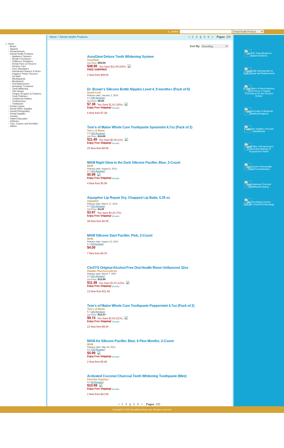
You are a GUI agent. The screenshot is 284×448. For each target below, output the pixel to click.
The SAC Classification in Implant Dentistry (259, 54)
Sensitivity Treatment (22, 86)
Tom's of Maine (96, 130)
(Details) (115, 108)
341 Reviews (97, 276)
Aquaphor (93, 201)
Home (11, 44)
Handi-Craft (94, 92)
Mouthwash (18, 81)
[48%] (258, 141)
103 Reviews (97, 171)
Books (13, 46)
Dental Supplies (18, 113)
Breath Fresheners (21, 59)
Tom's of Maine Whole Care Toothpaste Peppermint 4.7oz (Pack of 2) (140, 305)
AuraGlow (93, 60)
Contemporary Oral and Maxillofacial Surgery (259, 185)
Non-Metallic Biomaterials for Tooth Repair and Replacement (258, 72)
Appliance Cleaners (22, 56)
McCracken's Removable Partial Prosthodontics (259, 167)
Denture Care (19, 66)
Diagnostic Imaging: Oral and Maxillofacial (258, 130)
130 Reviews (97, 349)
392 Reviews (97, 133)
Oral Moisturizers (21, 83)
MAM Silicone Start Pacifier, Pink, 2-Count (119, 235)
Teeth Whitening (20, 88)
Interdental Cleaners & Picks (26, 71)
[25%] (258, 179)
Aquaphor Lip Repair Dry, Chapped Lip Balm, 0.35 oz (128, 197)
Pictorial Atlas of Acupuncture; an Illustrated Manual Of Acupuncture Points (259, 149)
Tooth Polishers (20, 96)
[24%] (258, 123)
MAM (90, 165)
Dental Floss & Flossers (24, 64)
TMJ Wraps (18, 91)
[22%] (258, 83)
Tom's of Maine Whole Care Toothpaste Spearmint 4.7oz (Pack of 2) (139, 127)
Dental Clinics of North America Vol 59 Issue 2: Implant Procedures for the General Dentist (258, 92)
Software (14, 121)
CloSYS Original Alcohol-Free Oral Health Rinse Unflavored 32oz (137, 267)
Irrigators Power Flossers (25, 73)
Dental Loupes (17, 106)
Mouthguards (18, 78)
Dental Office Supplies (21, 108)
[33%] (258, 65)
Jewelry (14, 116)
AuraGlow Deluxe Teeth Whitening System (120, 56)
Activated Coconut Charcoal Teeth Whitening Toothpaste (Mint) (136, 376)
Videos (13, 126)
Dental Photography (20, 111)
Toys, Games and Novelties (24, 123)
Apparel (14, 49)
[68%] (258, 196)
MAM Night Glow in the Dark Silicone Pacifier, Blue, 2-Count (133, 162)
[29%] (258, 161)
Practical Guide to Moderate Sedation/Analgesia (259, 112)
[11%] (258, 48)
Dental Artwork (17, 51)
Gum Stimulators (20, 69)
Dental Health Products (21, 54)
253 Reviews (97, 206)
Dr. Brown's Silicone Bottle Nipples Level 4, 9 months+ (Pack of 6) (138, 89)
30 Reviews (97, 382)
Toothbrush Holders (22, 98)
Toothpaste (17, 103)
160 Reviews (97, 312)
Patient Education (18, 118)
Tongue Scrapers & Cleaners (26, 93)
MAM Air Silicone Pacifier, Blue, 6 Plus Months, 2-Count (130, 341)
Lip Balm (16, 76)
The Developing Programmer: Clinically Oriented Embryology (258, 203)
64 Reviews (97, 244)
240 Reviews (97, 98)
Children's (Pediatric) (22, 61)
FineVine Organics (98, 379)
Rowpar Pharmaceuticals (102, 271)
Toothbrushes (19, 101)
